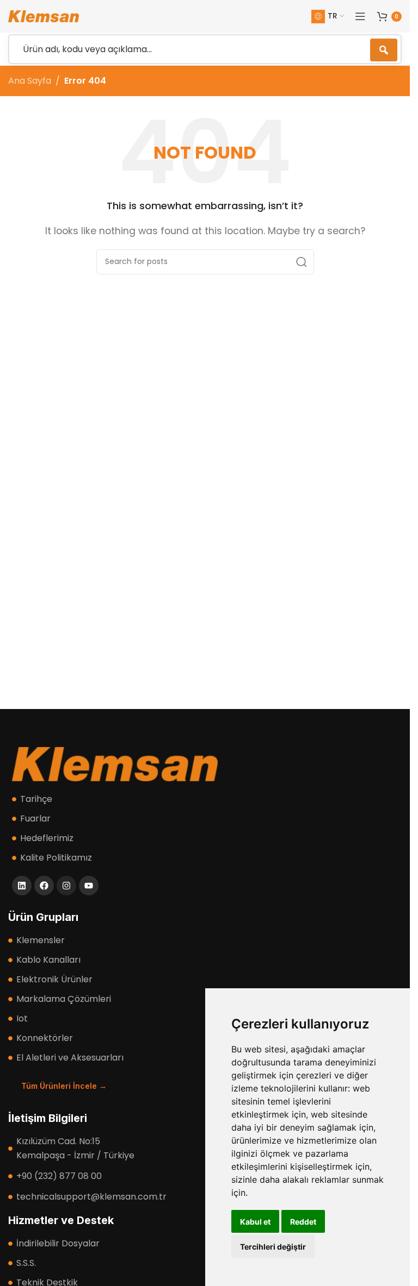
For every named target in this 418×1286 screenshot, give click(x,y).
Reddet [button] (303, 1221)
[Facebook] (44, 885)
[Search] (301, 261)
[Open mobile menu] (360, 16)
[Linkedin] (22, 885)
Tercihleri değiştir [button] (273, 1246)
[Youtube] (89, 885)
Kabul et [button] (255, 1221)
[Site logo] (43, 15)
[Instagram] (66, 885)
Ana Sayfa (29, 80)
